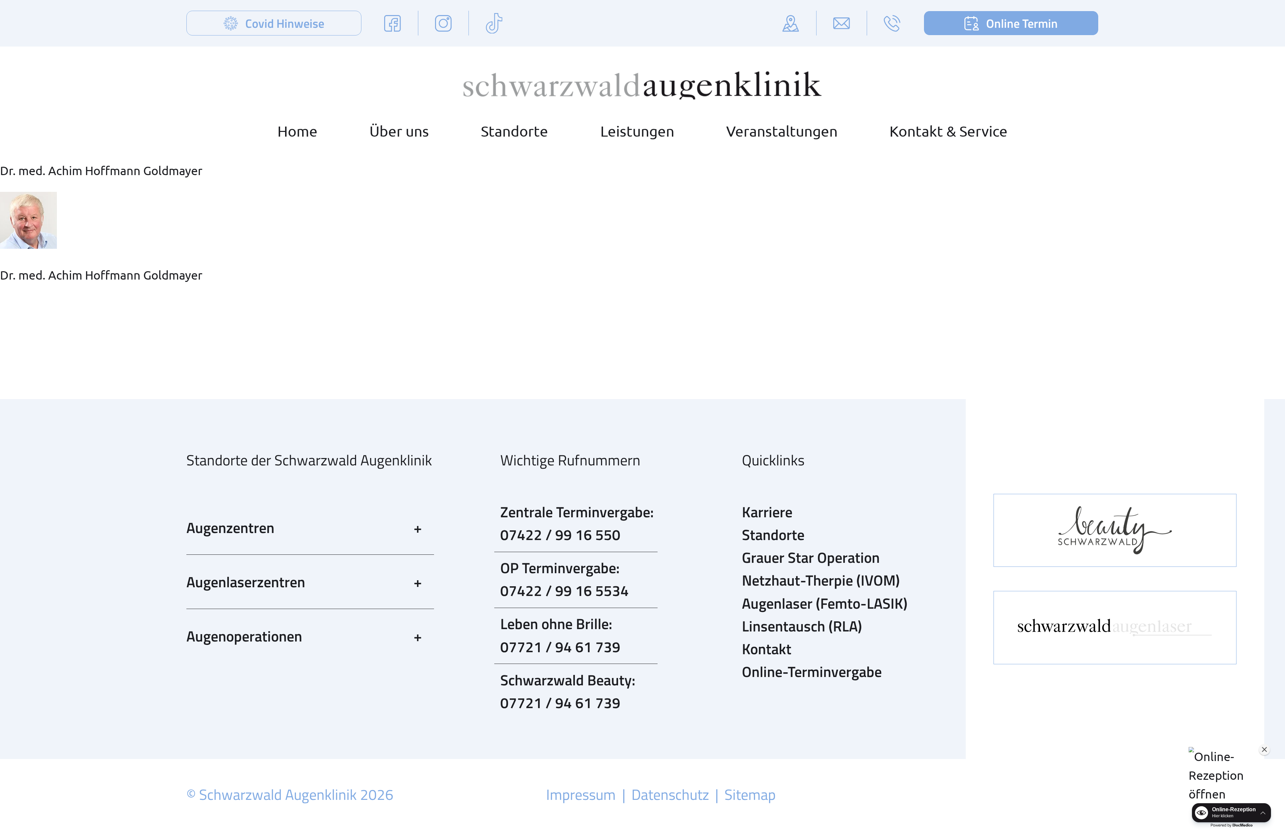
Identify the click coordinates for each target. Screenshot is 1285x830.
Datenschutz (670, 794)
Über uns (399, 131)
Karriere (767, 512)
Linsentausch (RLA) (802, 626)
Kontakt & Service (948, 131)
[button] (1228, 775)
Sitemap (750, 794)
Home (297, 131)
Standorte (514, 131)
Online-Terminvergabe (812, 671)
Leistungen (637, 131)
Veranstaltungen (782, 131)
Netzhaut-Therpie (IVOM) (821, 580)
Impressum (581, 794)
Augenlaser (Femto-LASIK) (825, 603)
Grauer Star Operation (811, 557)
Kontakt (766, 648)
